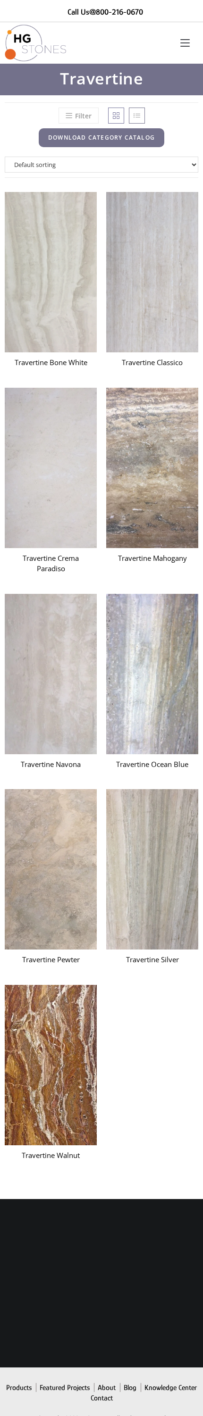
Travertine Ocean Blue (152, 764)
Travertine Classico (152, 362)
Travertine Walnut (51, 1155)
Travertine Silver (152, 959)
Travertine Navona (51, 764)
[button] (110, 578)
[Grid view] (116, 116)
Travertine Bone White (51, 362)
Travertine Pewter (51, 959)
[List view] (137, 116)
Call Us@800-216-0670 (105, 12)
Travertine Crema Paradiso (51, 563)
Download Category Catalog (101, 137)
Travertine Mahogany (152, 558)
